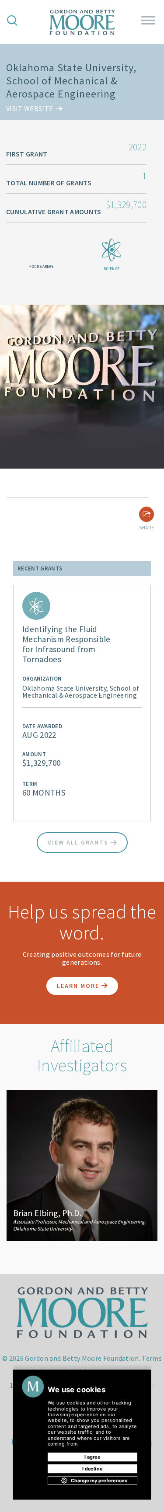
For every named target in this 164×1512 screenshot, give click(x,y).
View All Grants (79, 842)
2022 (138, 147)
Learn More (79, 986)
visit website (30, 108)
